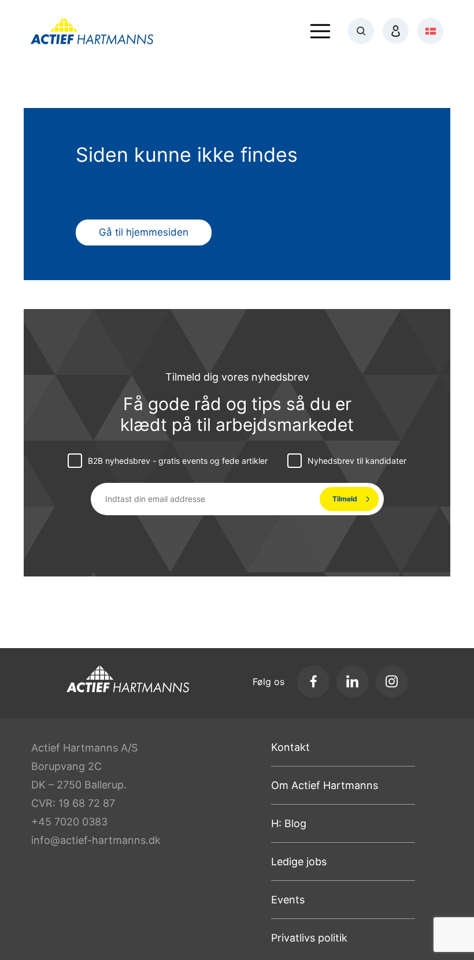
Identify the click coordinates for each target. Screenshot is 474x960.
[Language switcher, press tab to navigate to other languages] (430, 31)
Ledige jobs (299, 861)
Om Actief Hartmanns (324, 785)
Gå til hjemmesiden (143, 232)
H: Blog (288, 823)
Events (288, 900)
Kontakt (290, 747)
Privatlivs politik (309, 938)
